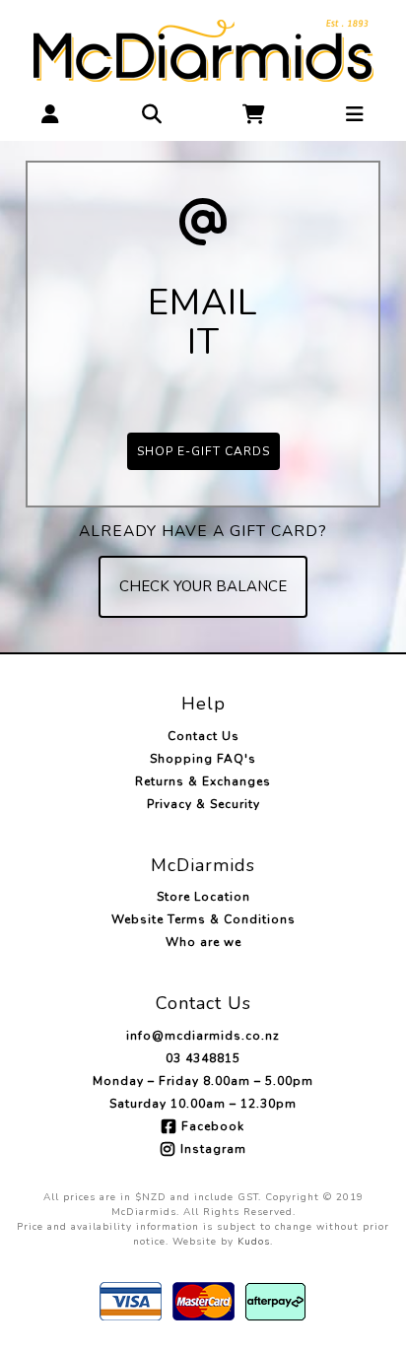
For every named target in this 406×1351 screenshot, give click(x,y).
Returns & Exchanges (203, 781)
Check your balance (203, 586)
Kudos (253, 1242)
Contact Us (203, 736)
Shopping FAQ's (203, 759)
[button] (51, 114)
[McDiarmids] (203, 49)
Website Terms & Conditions (203, 919)
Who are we (203, 942)
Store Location (203, 897)
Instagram (213, 1149)
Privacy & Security (203, 804)
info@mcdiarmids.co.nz (203, 1036)
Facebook (212, 1126)
